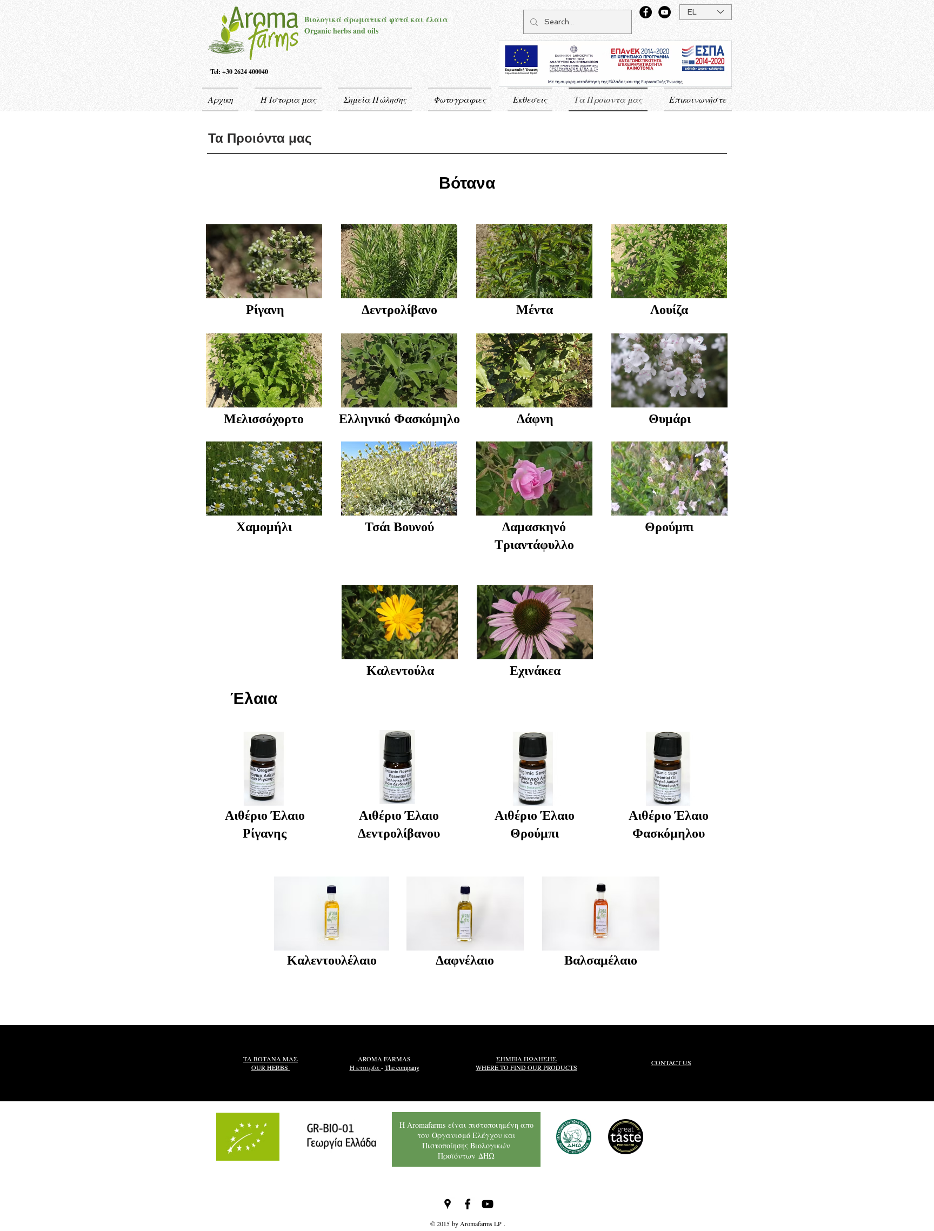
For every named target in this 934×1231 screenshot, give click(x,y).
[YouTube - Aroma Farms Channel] (664, 12)
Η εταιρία (365, 1067)
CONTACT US (671, 1062)
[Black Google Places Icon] (448, 1204)
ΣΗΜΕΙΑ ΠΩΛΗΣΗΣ (526, 1058)
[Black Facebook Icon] (468, 1204)
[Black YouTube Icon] (488, 1204)
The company (402, 1067)
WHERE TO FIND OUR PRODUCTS (526, 1067)
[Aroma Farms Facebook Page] (645, 12)
